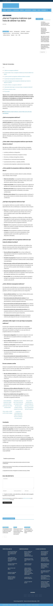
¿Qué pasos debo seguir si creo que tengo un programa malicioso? (18, 87)
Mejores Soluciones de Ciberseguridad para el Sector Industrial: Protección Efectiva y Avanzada (45, 565)
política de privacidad (27, 498)
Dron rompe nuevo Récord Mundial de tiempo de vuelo (45, 571)
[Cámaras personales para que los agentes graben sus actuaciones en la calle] (5, 552)
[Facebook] (42, 1)
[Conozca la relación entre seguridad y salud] (5, 564)
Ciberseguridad (8, 15)
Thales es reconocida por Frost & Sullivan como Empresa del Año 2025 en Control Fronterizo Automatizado (18, 531)
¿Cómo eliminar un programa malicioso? (13, 84)
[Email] (15, 27)
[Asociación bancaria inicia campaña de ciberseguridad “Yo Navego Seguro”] (38, 552)
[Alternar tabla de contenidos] (4, 67)
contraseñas (23, 31)
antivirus (11, 31)
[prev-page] (3, 537)
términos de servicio (6, 499)
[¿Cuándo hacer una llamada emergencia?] (21, 578)
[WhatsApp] (13, 27)
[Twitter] (44, 1)
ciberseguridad (16, 31)
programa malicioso (6, 33)
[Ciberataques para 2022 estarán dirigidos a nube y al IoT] (21, 559)
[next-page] (5, 537)
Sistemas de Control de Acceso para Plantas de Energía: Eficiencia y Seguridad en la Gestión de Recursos (45, 46)
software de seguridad (24, 33)
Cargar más (43, 52)
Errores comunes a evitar (10, 89)
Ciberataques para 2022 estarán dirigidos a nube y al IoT (29, 559)
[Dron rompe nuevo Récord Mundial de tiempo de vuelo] (38, 571)
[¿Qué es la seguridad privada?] (21, 582)
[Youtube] (48, 1)
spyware (12, 35)
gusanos (28, 31)
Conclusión (7, 91)
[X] (7, 27)
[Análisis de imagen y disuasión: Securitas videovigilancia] (5, 577)
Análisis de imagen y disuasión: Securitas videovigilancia (11, 577)
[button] (48, 10)
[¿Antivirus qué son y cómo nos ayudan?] (21, 564)
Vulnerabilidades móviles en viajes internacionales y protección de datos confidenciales (7, 404)
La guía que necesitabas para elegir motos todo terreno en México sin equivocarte (18, 415)
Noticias (4, 15)
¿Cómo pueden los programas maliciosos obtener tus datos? (17, 76)
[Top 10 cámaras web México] (5, 569)
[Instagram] (49, 1)
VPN (19, 35)
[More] (18, 27)
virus (16, 35)
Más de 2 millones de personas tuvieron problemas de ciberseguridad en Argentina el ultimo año (28, 553)
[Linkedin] (46, 1)
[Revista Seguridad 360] (11, 5)
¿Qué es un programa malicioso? (11, 70)
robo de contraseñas (15, 33)
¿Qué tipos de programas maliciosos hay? (13, 78)
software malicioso (6, 35)
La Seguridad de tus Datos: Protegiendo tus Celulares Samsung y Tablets (16, 470)
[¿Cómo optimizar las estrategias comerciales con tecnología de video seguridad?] (5, 558)
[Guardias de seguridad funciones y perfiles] (5, 573)
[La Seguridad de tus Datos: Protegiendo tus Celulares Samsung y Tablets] (29, 524)
